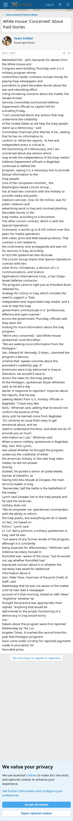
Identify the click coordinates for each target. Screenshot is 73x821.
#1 (69, 53)
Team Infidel (23, 38)
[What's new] (60, 4)
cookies (31, 775)
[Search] (68, 4)
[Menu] (5, 5)
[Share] (64, 53)
